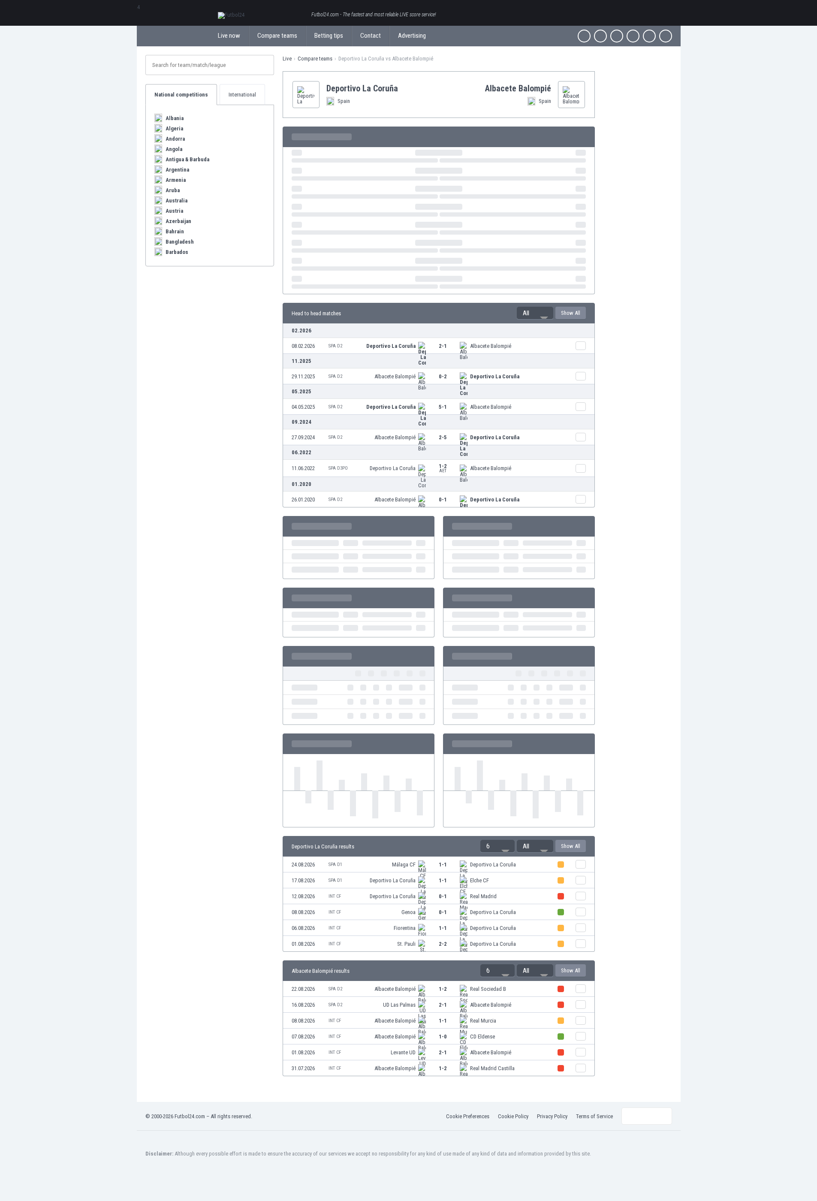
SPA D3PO (338, 468)
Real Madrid (483, 896)
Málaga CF (404, 864)
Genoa (408, 912)
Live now (229, 35)
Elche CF (479, 880)
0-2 (443, 376)
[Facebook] (584, 36)
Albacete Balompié (490, 346)
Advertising (412, 35)
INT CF (335, 896)
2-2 (443, 944)
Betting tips (328, 35)
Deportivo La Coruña (391, 346)
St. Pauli (406, 944)
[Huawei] (665, 36)
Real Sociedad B (488, 989)
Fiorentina (405, 928)
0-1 (443, 499)
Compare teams (277, 35)
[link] (438, 346)
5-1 (443, 407)
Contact (370, 35)
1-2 (443, 468)
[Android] (649, 36)
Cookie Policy (513, 1116)
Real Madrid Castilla (492, 1068)
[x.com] (600, 36)
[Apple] (633, 36)
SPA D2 (335, 346)
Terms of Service (594, 1116)
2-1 (443, 346)
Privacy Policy (552, 1116)
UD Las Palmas (399, 1005)
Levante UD (403, 1052)
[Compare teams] (581, 345)
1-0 (443, 1036)
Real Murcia (483, 1020)
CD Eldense (482, 1036)
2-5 (443, 437)
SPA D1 (335, 864)
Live (287, 58)
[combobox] (535, 313)
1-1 (443, 864)
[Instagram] (616, 36)
